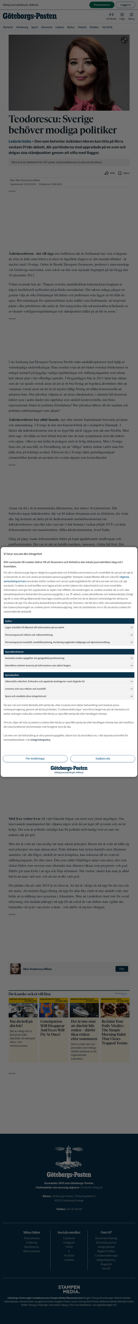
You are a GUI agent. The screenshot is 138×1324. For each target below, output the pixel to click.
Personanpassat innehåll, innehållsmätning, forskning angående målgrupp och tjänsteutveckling (57, 642)
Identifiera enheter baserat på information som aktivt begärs (38, 665)
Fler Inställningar (35, 758)
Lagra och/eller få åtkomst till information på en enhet (34, 627)
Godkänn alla (103, 758)
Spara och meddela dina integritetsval (25, 696)
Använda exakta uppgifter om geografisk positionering (34, 657)
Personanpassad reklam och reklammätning (29, 634)
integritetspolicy (40, 739)
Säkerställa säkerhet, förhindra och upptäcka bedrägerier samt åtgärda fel (45, 681)
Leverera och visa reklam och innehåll (25, 688)
